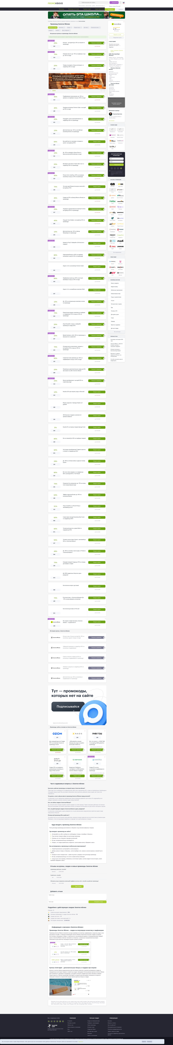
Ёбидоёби (120, 231)
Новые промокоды (92, 1025)
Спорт (112, 317)
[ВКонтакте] (115, 168)
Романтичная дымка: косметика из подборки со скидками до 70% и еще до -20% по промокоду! (74, 314)
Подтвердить (110, 9)
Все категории (117, 331)
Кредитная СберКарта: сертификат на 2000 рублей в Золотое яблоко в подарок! (76, 769)
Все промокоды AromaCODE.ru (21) (97, 773)
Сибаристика (112, 237)
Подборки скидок (87, 9)
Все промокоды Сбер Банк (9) (76, 773)
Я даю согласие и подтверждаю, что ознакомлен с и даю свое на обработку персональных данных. (117, 173)
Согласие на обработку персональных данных (116, 1034)
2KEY (113, 275)
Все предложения (117, 252)
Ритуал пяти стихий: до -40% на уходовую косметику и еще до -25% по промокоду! (73, 175)
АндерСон (120, 237)
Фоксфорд (120, 203)
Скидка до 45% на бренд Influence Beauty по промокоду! (74, 198)
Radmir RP (120, 192)
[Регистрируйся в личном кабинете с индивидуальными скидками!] (77, 81)
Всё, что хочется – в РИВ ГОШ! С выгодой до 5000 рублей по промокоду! (97, 743)
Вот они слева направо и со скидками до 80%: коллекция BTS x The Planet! (73, 472)
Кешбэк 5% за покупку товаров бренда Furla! (74, 427)
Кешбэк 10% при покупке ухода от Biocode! (73, 391)
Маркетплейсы (114, 286)
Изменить (121, 9)
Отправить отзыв (98, 901)
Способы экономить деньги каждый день (117, 360)
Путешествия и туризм (116, 304)
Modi (120, 243)
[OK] (118, 168)
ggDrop (93, 5)
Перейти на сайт (117, 34)
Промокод (62, 27)
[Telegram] (112, 168)
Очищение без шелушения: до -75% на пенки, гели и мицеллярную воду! (74, 484)
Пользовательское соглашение (115, 1027)
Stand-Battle (120, 269)
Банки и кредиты (115, 283)
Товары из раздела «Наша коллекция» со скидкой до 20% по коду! (73, 66)
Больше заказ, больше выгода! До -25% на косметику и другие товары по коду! (73, 637)
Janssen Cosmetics (120, 137)
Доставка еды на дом (92, 1031)
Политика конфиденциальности (115, 1029)
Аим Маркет (120, 220)
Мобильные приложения (116, 290)
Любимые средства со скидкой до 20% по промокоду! (73, 667)
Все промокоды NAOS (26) (75, 747)
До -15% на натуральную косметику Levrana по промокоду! (74, 302)
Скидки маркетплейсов (100, 9)
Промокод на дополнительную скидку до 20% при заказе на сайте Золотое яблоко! (74, 370)
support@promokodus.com (110, 1039)
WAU (112, 148)
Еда (112, 307)
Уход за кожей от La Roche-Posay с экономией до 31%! (71, 506)
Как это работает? (112, 1025)
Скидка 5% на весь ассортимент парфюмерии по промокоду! (96, 769)
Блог (69, 1029)
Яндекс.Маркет (112, 143)
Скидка (69, 27)
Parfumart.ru (120, 143)
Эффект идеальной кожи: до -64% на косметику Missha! (72, 495)
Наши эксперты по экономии (74, 1027)
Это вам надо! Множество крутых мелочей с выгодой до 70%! (74, 187)
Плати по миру (88, 5)
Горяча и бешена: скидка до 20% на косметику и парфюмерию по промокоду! (73, 657)
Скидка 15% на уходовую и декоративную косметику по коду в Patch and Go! (56, 769)
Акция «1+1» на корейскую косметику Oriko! (74, 289)
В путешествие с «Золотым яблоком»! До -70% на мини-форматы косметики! (73, 598)
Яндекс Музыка (120, 226)
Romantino (112, 137)
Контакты (110, 1020)
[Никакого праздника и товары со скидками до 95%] (86, 15)
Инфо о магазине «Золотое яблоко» (117, 51)
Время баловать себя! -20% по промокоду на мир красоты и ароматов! (74, 336)
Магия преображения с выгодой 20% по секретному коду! (73, 381)
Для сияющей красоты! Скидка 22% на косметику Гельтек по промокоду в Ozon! (57, 743)
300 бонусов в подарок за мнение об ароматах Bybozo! (72, 415)
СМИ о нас (70, 1031)
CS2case (120, 209)
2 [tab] (54, 91)
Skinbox (112, 214)
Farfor (112, 209)
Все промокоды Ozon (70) (56, 747)
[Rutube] (63, 1021)
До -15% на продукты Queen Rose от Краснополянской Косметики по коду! (72, 153)
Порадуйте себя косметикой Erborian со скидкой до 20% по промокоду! (73, 119)
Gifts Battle (112, 186)
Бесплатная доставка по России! (71, 608)
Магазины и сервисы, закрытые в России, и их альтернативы (116, 355)
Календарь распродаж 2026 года (117, 340)
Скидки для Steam (92, 1029)
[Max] (121, 168)
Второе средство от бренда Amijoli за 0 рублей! (72, 403)
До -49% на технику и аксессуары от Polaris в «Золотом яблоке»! (74, 551)
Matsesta (120, 275)
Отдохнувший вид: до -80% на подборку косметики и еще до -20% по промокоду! (73, 255)
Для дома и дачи (115, 314)
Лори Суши (112, 243)
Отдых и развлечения (116, 297)
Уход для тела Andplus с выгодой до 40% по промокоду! (74, 220)
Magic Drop (120, 186)
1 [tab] (51, 91)
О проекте (70, 1020)
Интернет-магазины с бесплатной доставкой (116, 350)
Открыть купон (96, 141)
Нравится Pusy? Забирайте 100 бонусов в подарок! (73, 243)
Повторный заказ (95, 27)
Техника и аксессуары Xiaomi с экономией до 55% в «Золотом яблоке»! (74, 540)
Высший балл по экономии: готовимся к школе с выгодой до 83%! (73, 142)
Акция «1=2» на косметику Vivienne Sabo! (73, 265)
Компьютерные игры (115, 293)
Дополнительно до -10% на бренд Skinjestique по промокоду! (71, 232)
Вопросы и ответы (112, 1023)
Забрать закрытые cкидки (113, 1031)
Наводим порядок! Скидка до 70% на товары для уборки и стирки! (74, 562)
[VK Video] (60, 1021)
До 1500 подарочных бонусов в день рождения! (72, 574)
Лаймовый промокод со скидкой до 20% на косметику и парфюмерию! (73, 647)
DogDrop (112, 226)
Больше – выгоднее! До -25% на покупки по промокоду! (74, 43)
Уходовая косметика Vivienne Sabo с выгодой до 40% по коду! (74, 108)
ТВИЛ (112, 248)
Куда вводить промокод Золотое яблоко (66, 825)
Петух (112, 192)
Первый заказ (78, 27)
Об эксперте (111, 120)
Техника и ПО (114, 310)
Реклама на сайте (71, 1023)
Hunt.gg (112, 269)
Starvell (112, 263)
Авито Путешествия (100, 5)
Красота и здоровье (61, 21)
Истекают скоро (91, 1027)
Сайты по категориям (92, 1035)
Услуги (112, 300)
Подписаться (117, 164)
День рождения (66, 30)
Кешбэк (58, 30)
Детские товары (114, 328)
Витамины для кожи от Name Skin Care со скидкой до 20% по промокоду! (73, 164)
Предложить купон (117, 37)
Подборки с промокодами (93, 1023)
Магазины (55, 21)
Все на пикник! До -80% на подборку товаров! (74, 438)
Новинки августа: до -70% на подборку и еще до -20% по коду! (74, 54)
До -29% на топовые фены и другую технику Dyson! (74, 461)
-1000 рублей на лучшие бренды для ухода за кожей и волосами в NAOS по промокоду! (76, 743)
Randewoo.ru (112, 131)
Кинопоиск (120, 214)
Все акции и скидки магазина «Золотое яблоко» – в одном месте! (72, 621)
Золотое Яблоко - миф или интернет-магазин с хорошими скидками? (117, 345)
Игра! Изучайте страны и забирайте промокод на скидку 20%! (72, 324)
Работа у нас (70, 1025)
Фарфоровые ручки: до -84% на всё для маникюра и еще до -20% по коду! (73, 278)
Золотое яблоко (82, 5)
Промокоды (61, 9)
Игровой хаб (115, 2)
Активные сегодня (53, 27)
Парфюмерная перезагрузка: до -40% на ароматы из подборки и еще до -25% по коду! (74, 97)
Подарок (51, 30)
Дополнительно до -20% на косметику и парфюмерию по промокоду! (73, 677)
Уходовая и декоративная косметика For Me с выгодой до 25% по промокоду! (74, 209)
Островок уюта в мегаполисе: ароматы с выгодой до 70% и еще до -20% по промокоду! (73, 348)
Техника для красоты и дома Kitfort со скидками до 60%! (72, 529)
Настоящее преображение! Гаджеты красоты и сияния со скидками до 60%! (74, 450)
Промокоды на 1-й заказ (73, 9)
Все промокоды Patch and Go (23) (57, 773)
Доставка (86, 27)
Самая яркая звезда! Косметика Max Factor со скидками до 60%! (73, 517)
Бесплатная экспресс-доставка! (71, 585)
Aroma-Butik (120, 131)
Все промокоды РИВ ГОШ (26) (96, 747)
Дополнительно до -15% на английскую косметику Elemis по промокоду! (73, 130)
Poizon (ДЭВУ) (112, 220)
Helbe (112, 203)
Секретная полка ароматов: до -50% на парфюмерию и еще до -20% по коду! (73, 358)
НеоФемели (112, 231)
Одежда (113, 321)
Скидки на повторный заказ (94, 1020)
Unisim (120, 248)
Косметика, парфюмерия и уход (72, 21)
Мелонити (120, 263)
